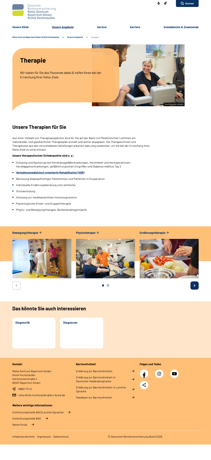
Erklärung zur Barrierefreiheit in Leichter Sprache (101, 389)
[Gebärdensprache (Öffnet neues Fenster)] (165, 3)
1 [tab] (103, 285)
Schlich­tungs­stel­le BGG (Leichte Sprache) (37, 412)
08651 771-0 (25, 389)
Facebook (145, 372)
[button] (187, 3)
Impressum (44, 436)
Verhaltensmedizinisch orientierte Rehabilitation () (50, 172)
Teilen (144, 385)
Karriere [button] (135, 27)
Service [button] (102, 27)
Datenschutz (61, 436)
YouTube (174, 372)
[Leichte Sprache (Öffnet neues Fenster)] (158, 3)
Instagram (160, 372)
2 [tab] (108, 285)
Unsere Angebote (75, 37)
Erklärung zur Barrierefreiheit (94, 371)
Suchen (189, 3)
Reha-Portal (19, 424)
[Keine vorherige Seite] (16, 285)
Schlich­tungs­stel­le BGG (26, 418)
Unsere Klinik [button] (20, 27)
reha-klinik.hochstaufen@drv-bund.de (41, 395)
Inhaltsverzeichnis (23, 436)
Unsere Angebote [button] (63, 27)
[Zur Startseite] (105, 11)
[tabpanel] (42, 256)
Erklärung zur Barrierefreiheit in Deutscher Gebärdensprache (95, 379)
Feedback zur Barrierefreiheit (94, 397)
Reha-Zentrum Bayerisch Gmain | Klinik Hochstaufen (35, 37)
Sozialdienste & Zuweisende (181, 27)
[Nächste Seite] (194, 285)
